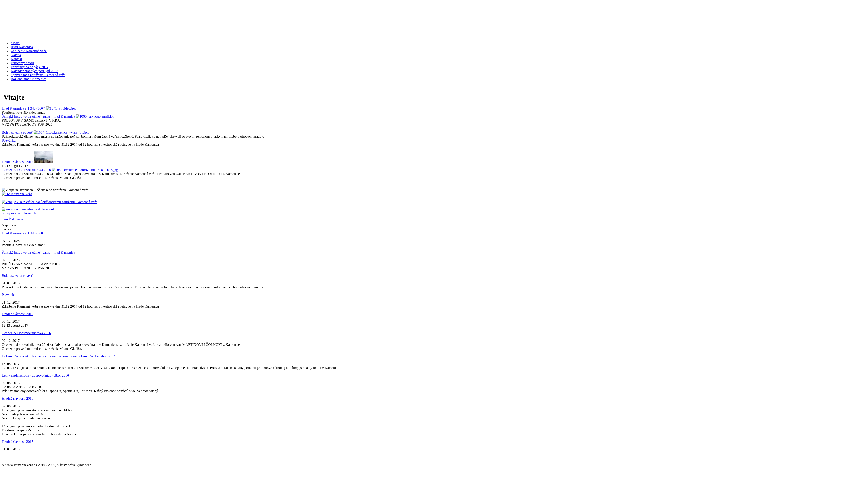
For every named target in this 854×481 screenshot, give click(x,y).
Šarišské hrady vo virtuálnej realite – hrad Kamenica (38, 116)
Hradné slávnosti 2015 (17, 442)
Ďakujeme (16, 219)
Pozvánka (9, 140)
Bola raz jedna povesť (17, 132)
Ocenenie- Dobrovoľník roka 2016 (26, 170)
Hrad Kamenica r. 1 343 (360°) (23, 108)
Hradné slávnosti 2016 (17, 398)
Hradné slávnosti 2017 (17, 162)
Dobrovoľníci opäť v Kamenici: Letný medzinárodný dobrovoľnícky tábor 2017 (58, 356)
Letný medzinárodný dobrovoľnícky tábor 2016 (35, 375)
